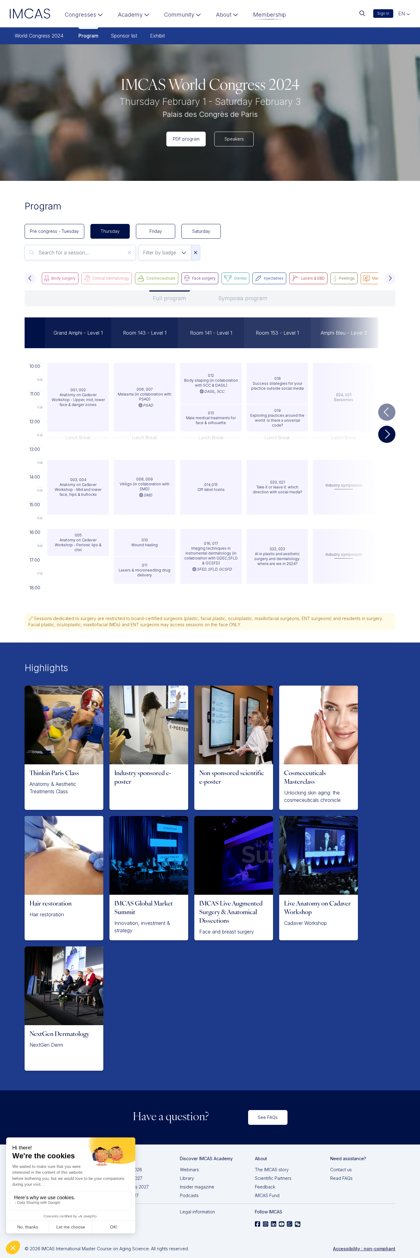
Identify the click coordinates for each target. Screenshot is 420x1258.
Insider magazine (197, 1186)
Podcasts (189, 1195)
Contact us (341, 1169)
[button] (30, 278)
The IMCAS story (272, 1169)
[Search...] (362, 13)
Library (187, 1178)
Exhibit (157, 36)
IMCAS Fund (267, 1195)
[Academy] (133, 16)
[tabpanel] (210, 453)
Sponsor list (124, 36)
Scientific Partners (273, 1178)
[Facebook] (257, 1224)
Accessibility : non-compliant (364, 1248)
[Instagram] (265, 1224)
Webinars (189, 1169)
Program (88, 36)
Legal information (197, 1211)
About (224, 14)
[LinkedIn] (273, 1224)
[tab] (169, 298)
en (402, 13)
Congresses (80, 14)
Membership (269, 14)
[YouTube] (281, 1224)
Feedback (265, 1186)
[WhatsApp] (289, 1224)
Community (179, 14)
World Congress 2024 (39, 36)
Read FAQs (341, 1178)
